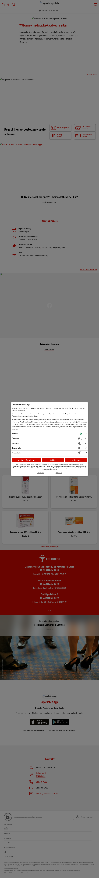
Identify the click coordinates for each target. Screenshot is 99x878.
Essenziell (15, 433)
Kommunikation (16, 453)
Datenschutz (40, 473)
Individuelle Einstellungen (26, 460)
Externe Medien (16, 448)
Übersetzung (15, 438)
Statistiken (15, 443)
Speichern (53, 460)
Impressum (59, 473)
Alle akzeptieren (76, 460)
